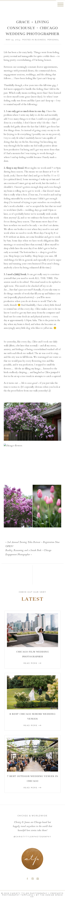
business (40, 40)
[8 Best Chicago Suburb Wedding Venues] (32, 692)
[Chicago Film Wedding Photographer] (32, 630)
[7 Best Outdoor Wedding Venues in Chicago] (32, 755)
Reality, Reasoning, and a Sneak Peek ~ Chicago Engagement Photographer (28, 552)
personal (53, 40)
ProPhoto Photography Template (33, 894)
